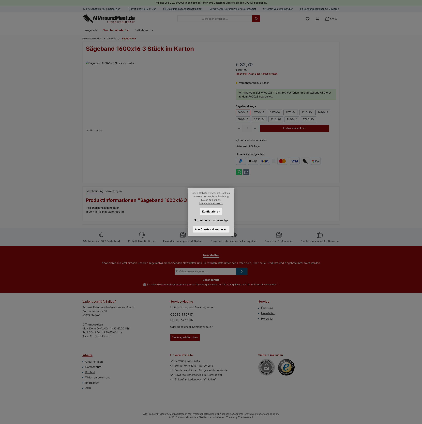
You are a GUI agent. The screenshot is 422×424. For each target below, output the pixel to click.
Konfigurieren (211, 211)
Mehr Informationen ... (211, 203)
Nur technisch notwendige (211, 220)
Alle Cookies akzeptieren (211, 229)
